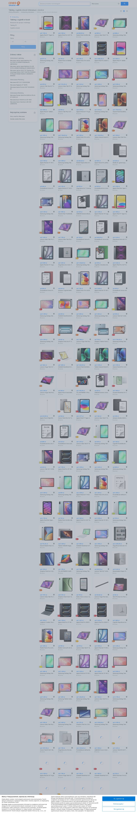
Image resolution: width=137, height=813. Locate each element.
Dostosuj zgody (118, 804)
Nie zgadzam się (119, 809)
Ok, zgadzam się (119, 798)
